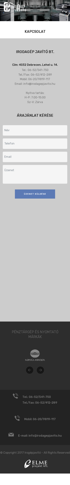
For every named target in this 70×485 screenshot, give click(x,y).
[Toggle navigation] (64, 6)
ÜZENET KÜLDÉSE (35, 194)
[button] (29, 370)
